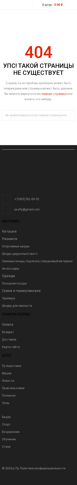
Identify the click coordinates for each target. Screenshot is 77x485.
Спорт (6, 424)
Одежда (8, 276)
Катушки (9, 231)
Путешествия (11, 366)
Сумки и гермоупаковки (21, 291)
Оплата (7, 324)
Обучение (9, 439)
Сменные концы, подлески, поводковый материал (37, 261)
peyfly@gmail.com (27, 209)
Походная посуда (14, 283)
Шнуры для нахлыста (17, 305)
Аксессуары (10, 268)
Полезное (9, 395)
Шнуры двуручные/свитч (20, 253)
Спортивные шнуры (15, 246)
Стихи (6, 446)
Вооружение (11, 431)
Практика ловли (13, 388)
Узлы (5, 403)
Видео (6, 417)
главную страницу (54, 93)
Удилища (8, 298)
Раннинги (9, 239)
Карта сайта (11, 347)
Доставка (9, 339)
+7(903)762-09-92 (26, 199)
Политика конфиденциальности (43, 468)
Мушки (6, 373)
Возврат (8, 332)
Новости (8, 380)
